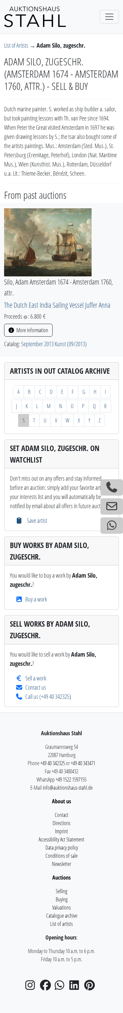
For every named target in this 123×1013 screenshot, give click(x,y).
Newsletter (61, 864)
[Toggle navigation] (109, 16)
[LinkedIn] (76, 987)
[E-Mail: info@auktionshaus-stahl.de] (111, 506)
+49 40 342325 (55, 696)
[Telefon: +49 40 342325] (111, 487)
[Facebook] (47, 987)
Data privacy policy (61, 847)
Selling (61, 891)
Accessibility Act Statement (61, 839)
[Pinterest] (91, 987)
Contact (61, 815)
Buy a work (36, 599)
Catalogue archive (61, 915)
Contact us (35, 687)
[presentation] (48, 242)
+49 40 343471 (83, 763)
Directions (61, 823)
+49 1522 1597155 (71, 779)
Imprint (61, 831)
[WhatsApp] (61, 987)
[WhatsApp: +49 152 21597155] (111, 525)
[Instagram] (32, 987)
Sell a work (35, 678)
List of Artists (16, 45)
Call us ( (33, 696)
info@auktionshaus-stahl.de (68, 787)
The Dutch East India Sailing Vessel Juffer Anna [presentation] (57, 305)
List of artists (61, 924)
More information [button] (31, 330)
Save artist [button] (36, 520)
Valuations (61, 907)
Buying (62, 899)
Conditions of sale (61, 855)
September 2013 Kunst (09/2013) (54, 344)
